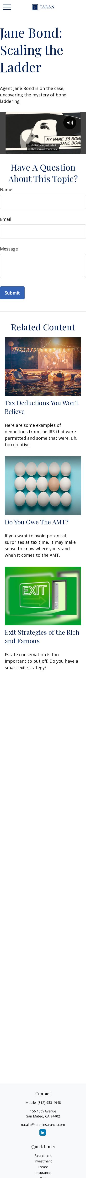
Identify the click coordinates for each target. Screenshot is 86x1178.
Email (5, 219)
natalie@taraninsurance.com (43, 1124)
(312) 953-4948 (49, 1102)
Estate (43, 1167)
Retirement (43, 1155)
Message (9, 249)
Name (6, 189)
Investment (43, 1161)
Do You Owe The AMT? (37, 521)
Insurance (43, 1172)
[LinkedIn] (42, 1132)
